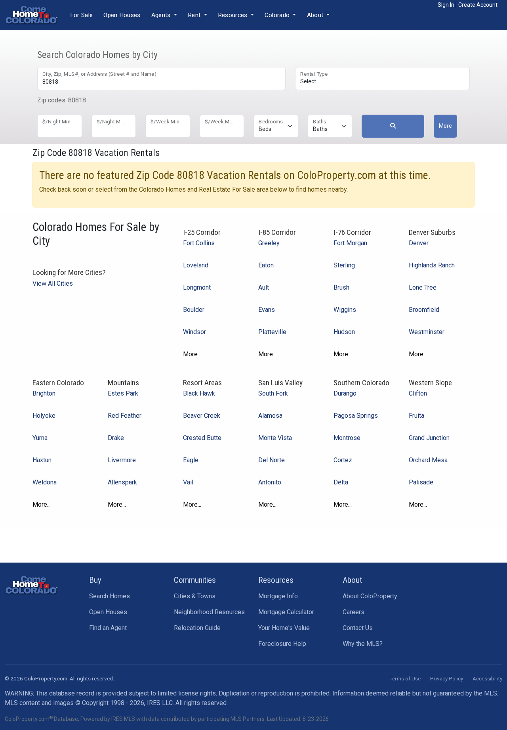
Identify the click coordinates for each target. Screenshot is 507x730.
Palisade (421, 482)
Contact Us (358, 628)
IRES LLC (160, 703)
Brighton (43, 393)
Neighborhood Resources (209, 612)
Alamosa (270, 415)
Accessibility (487, 678)
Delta (341, 482)
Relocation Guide (197, 628)
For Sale (81, 15)
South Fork (273, 393)
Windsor (194, 332)
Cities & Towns (194, 596)
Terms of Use (405, 678)
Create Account (477, 5)
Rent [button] (195, 15)
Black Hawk (199, 393)
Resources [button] (233, 15)
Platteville (272, 332)
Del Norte (271, 460)
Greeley (269, 243)
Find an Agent (108, 628)
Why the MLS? (363, 643)
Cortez (343, 460)
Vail (188, 482)
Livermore (122, 460)
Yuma (40, 438)
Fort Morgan (350, 243)
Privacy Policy (446, 678)
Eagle (190, 460)
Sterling (344, 265)
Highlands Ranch (432, 265)
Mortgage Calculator (286, 612)
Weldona (44, 482)
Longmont (197, 287)
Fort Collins (199, 243)
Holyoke (43, 415)
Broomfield (424, 309)
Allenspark (122, 482)
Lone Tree (422, 287)
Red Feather (124, 415)
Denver (419, 243)
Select (308, 81)
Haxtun (41, 460)
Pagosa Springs (356, 415)
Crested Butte (202, 438)
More (445, 126)
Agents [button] (161, 15)
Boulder (193, 309)
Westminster (426, 332)
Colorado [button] (278, 15)
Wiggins (345, 309)
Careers (353, 612)
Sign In (446, 5)
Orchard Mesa (428, 460)
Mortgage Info (278, 596)
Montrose (347, 438)
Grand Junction (429, 438)
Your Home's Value (284, 628)
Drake (116, 438)
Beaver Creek (201, 415)
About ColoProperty (370, 596)
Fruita (416, 415)
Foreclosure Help (282, 643)
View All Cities (52, 283)
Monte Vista (275, 438)
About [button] (316, 15)
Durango (345, 393)
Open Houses (121, 15)
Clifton (418, 393)
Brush (341, 287)
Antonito (269, 482)
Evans (266, 309)
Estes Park (123, 393)
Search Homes (109, 596)
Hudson (344, 332)
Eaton (266, 265)
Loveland (195, 265)
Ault (263, 287)
